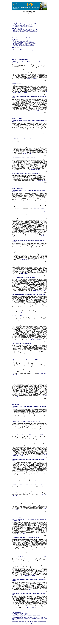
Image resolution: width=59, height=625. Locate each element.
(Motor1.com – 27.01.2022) (36, 339)
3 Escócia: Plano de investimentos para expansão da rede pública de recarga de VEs (25, 20)
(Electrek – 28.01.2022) (41, 180)
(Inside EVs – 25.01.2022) (32, 417)
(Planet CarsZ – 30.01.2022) (39, 290)
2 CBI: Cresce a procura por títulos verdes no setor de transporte (22, 41)
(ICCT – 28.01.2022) (21, 533)
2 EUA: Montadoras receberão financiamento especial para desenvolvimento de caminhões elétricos (27, 19)
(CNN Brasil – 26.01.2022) (39, 208)
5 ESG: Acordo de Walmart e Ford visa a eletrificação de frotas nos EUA (23, 44)
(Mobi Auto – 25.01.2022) (27, 153)
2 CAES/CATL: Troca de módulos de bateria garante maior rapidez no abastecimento (25, 24)
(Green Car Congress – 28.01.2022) (27, 575)
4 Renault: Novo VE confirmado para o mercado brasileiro (21, 32)
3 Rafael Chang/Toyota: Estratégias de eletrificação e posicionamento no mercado (25, 31)
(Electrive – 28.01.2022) (36, 169)
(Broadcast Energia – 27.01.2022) (29, 607)
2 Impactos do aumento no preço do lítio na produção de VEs (21, 49)
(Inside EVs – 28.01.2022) (32, 78)
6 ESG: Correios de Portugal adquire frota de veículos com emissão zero (23, 45)
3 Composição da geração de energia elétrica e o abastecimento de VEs (23, 42)
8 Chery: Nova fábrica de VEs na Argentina (18, 35)
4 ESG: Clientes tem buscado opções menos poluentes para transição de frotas (24, 43)
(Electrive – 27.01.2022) (34, 110)
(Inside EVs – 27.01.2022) (34, 355)
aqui (18, 575)
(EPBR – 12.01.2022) (31, 430)
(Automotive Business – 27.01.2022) (19, 135)
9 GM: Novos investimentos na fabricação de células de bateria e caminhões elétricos (25, 36)
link (32, 208)
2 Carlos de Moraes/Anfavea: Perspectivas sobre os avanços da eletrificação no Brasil (25, 30)
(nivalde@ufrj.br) (26, 613)
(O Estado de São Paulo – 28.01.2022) (29, 259)
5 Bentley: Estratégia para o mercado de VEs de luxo (20, 33)
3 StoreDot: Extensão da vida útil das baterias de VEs (20, 25)
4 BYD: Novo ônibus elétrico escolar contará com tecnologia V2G (22, 26)
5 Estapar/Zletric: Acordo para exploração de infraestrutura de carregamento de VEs (25, 51)
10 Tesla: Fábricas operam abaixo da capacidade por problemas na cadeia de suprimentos (26, 37)
